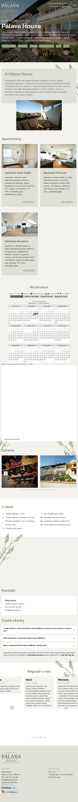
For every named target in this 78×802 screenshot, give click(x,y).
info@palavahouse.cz (13, 610)
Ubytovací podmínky (12, 439)
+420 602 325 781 (14, 607)
